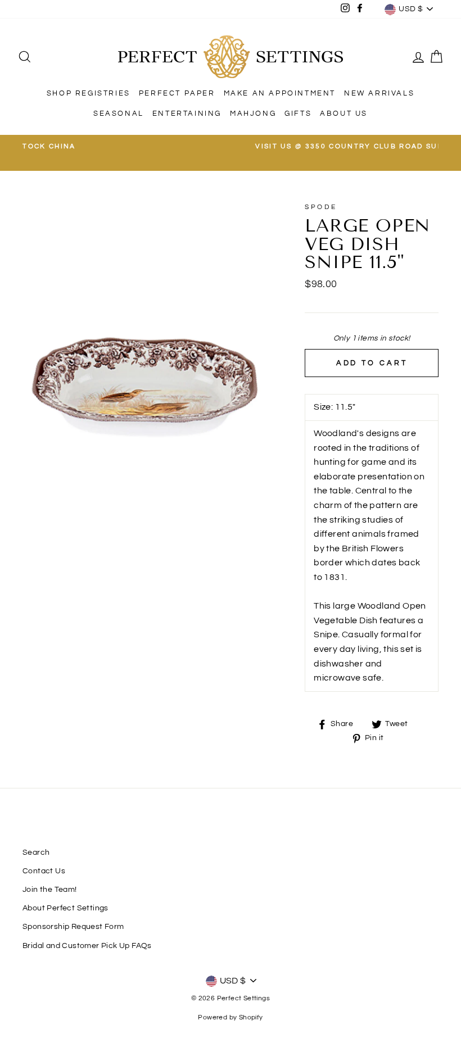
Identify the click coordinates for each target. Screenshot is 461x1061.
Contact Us (43, 871)
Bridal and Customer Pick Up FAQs (87, 946)
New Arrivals (379, 93)
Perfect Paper (177, 93)
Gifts (297, 113)
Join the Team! (49, 890)
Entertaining (187, 113)
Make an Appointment (280, 93)
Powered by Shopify (230, 1017)
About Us (344, 113)
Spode (321, 207)
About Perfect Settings (65, 908)
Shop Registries (88, 93)
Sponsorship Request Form (73, 927)
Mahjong (253, 113)
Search (35, 852)
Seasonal (118, 113)
